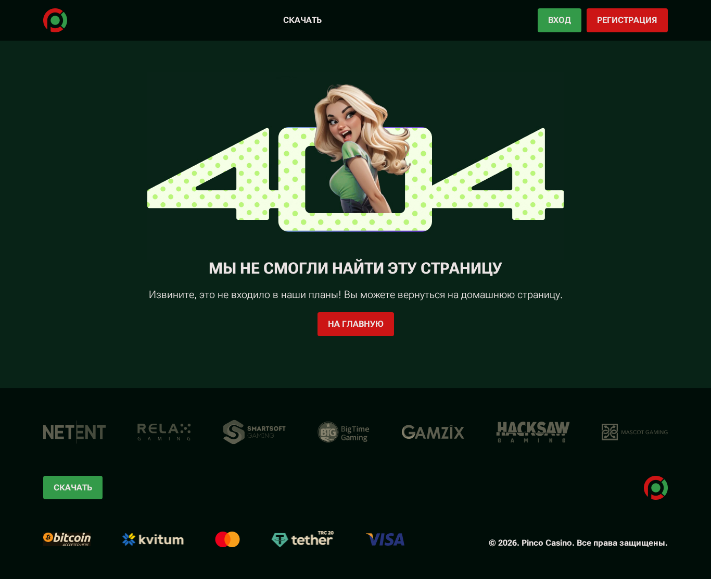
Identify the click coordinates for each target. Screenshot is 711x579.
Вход (559, 20)
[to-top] (698, 546)
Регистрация (627, 20)
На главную (356, 324)
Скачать (302, 20)
